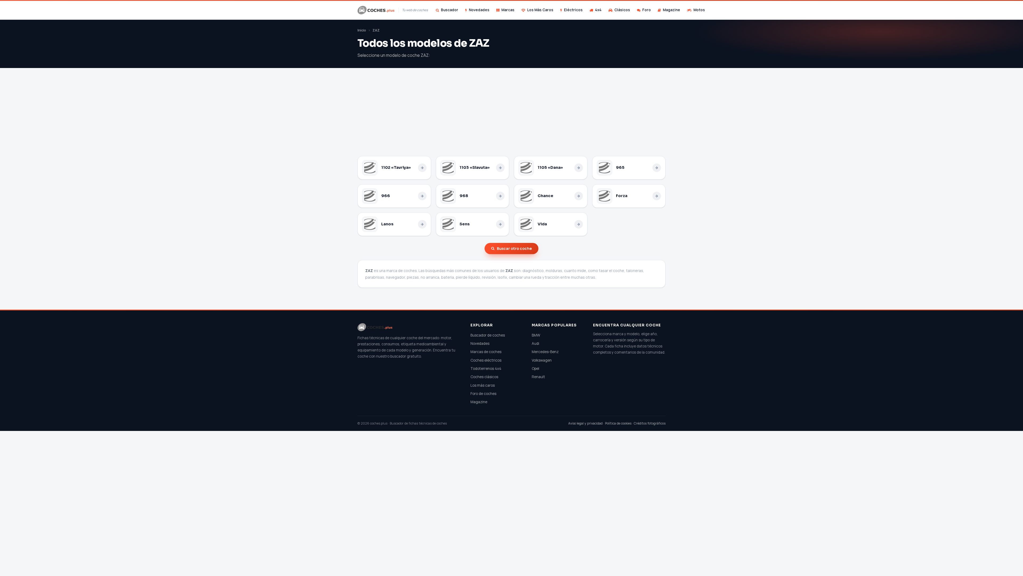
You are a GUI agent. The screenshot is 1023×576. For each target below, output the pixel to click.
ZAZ (376, 30)
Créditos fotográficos (649, 423)
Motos (699, 9)
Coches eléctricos (485, 360)
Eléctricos (573, 9)
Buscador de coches (487, 335)
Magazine (671, 9)
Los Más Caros (540, 9)
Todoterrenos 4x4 (485, 368)
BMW (536, 335)
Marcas (507, 9)
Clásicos (622, 9)
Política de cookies (618, 423)
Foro (646, 9)
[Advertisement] (511, 116)
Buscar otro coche (514, 248)
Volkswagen (542, 360)
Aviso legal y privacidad (585, 423)
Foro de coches (483, 393)
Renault (538, 376)
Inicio (362, 30)
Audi (535, 343)
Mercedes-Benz (545, 351)
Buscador (449, 9)
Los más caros (482, 385)
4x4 (598, 9)
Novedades (479, 9)
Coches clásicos (484, 376)
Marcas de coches (485, 351)
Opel (535, 368)
